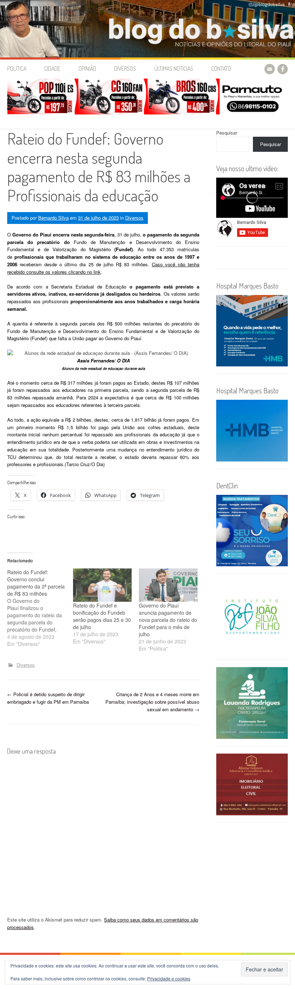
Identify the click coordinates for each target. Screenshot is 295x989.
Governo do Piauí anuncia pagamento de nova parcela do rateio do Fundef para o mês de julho (168, 620)
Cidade (52, 68)
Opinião (87, 68)
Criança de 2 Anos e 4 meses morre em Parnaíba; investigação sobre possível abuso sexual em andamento (152, 702)
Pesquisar (226, 132)
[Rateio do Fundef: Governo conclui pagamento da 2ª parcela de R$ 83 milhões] (40, 607)
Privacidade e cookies (168, 978)
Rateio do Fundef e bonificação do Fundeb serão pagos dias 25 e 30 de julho (102, 616)
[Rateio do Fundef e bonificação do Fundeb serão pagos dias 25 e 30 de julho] (102, 585)
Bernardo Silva (53, 217)
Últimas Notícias (173, 68)
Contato (221, 68)
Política (16, 68)
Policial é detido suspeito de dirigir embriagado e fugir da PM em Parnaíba (48, 698)
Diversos (125, 68)
